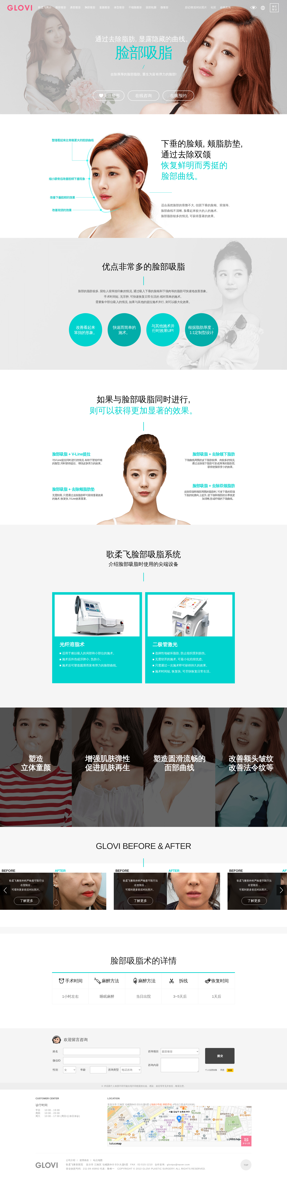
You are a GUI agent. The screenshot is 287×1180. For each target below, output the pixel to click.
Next (282, 890)
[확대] (247, 1117)
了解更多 (26, 900)
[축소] (247, 1123)
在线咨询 (143, 95)
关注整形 (111, 95)
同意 (222, 1070)
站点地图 (97, 1160)
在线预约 (178, 95)
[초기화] (247, 1129)
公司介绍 (70, 1160)
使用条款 (84, 1160)
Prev (5, 890)
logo (19, 8)
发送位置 (246, 1143)
